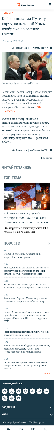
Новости (7, 13)
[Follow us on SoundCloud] (46, 391)
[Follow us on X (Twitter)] (11, 391)
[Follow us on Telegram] (39, 391)
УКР (33, 429)
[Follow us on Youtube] (18, 391)
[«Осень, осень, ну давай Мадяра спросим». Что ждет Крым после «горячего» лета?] (27, 196)
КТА (21, 429)
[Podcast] (11, 398)
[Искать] (45, 429)
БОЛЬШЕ (46, 373)
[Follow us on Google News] (32, 391)
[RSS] (5, 398)
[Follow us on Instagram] (25, 391)
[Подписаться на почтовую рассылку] (18, 398)
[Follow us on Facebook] (5, 391)
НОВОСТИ (12, 244)
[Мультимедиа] (8, 429)
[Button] (19, 48)
